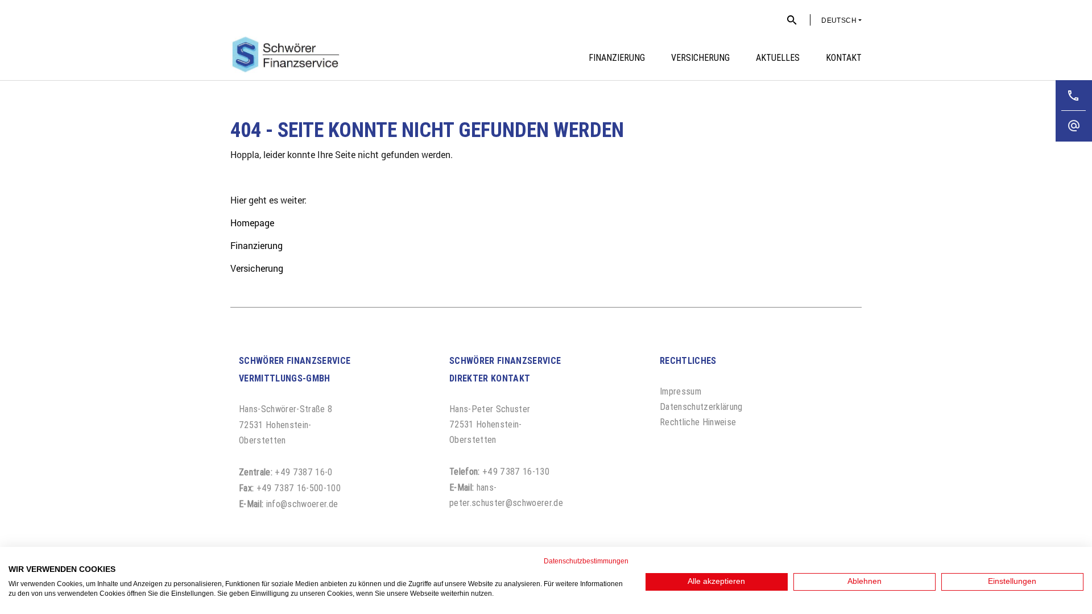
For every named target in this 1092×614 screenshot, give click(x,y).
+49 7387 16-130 (515, 471)
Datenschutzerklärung (701, 406)
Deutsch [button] (839, 20)
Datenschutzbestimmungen (586, 561)
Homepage (252, 223)
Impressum (680, 391)
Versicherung (256, 268)
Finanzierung (256, 245)
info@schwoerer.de (302, 503)
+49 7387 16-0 (303, 472)
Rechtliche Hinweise (698, 422)
